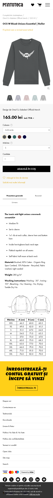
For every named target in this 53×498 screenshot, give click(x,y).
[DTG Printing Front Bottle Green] (35, 98)
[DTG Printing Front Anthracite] (26, 62)
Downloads (7, 420)
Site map (6, 457)
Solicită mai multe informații (14, 182)
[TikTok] (24, 479)
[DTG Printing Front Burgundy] (26, 98)
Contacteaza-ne (9, 407)
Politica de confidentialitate (13, 438)
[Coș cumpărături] (39, 5)
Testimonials (7, 413)
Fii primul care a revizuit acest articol (18, 29)
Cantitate (6, 154)
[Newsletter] (44, 479)
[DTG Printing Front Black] (43, 98)
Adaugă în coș (26, 168)
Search (5, 464)
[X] (11, 479)
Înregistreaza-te (26, 387)
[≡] (47, 5)
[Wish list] (32, 5)
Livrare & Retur (8, 426)
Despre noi (7, 401)
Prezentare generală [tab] (15, 196)
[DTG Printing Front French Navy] (18, 98)
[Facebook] (5, 479)
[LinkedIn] (37, 479)
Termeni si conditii (9, 445)
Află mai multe (34, 494)
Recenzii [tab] (38, 196)
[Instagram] (31, 479)
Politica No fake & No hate (13, 432)
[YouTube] (18, 479)
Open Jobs (7, 451)
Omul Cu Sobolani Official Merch (26, 109)
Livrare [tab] (15, 202)
